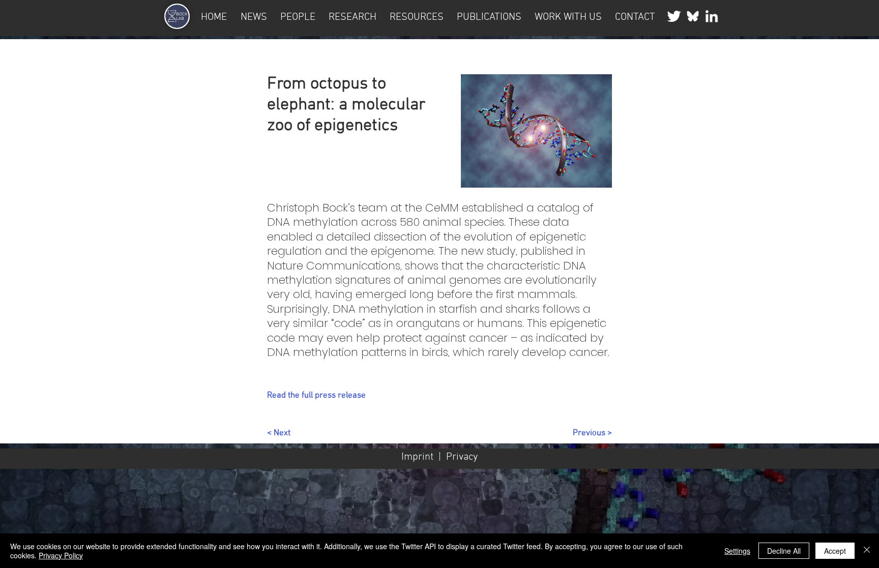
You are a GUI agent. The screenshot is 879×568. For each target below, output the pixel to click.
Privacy (462, 457)
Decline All (784, 551)
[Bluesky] (693, 16)
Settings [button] (737, 551)
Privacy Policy (61, 555)
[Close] (867, 551)
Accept (835, 551)
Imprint (417, 457)
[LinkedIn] (711, 16)
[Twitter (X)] (674, 16)
